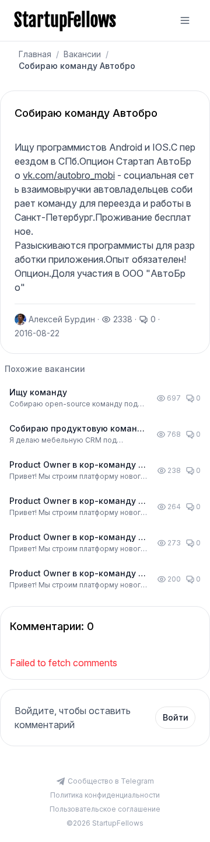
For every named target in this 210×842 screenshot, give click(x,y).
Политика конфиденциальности (105, 795)
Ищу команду (38, 392)
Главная (35, 54)
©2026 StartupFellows (105, 823)
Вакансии (82, 54)
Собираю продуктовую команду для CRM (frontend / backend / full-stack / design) (78, 428)
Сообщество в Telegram (111, 781)
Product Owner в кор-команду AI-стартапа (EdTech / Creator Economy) (79, 465)
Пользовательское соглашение (105, 809)
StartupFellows (65, 20)
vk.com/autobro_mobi (69, 175)
